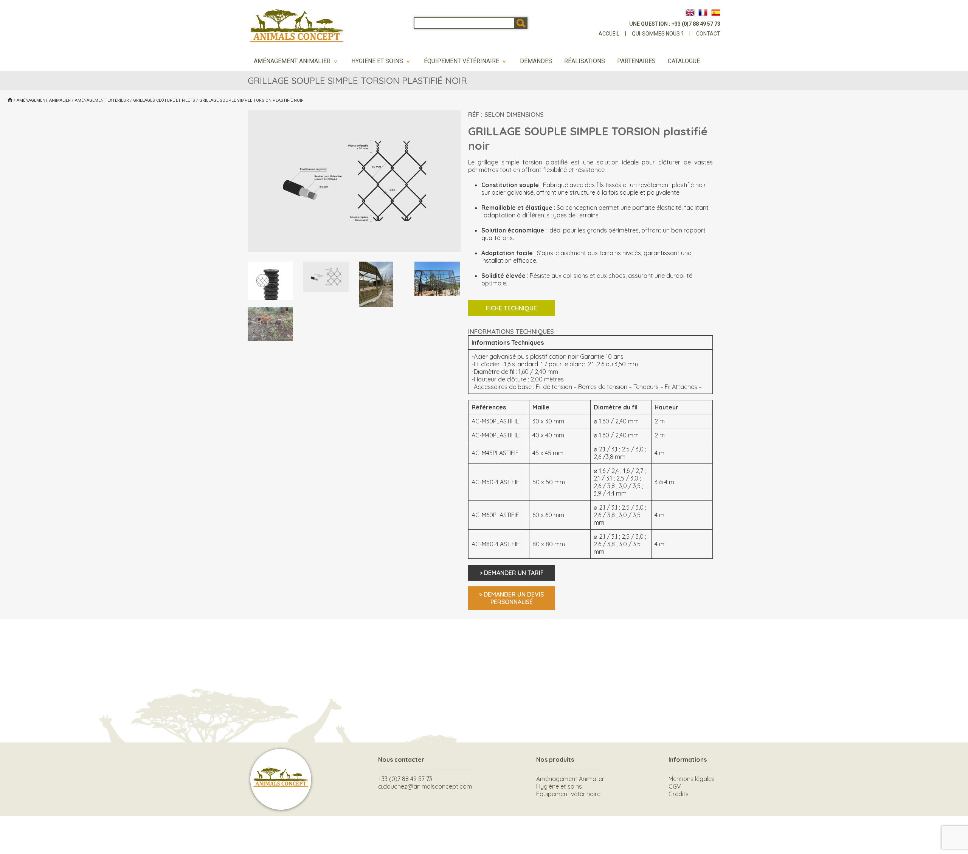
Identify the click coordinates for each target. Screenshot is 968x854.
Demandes (536, 61)
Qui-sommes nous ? (658, 34)
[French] (702, 12)
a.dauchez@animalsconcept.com (425, 786)
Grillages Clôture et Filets (164, 100)
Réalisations (584, 61)
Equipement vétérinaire (568, 794)
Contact (708, 34)
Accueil (609, 34)
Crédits (679, 794)
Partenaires (636, 61)
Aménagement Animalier (296, 61)
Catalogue (684, 61)
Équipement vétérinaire (466, 61)
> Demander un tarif (511, 573)
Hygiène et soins (381, 61)
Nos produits (555, 759)
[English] (690, 12)
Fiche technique (511, 308)
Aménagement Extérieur (102, 100)
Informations (688, 759)
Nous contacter (401, 759)
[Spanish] (715, 12)
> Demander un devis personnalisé (511, 598)
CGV (675, 786)
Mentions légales (692, 779)
